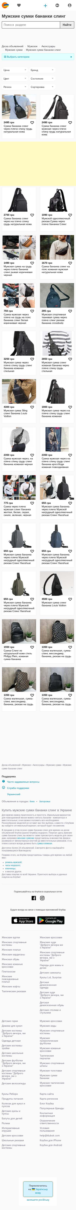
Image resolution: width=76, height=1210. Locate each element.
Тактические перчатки (47, 1057)
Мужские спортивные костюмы (52, 1032)
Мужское (32, 46)
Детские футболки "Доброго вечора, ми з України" (14, 1063)
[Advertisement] (38, 36)
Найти (67, 24)
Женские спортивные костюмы (14, 943)
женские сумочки (25, 838)
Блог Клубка (47, 1103)
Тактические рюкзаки (14, 991)
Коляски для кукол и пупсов (13, 1105)
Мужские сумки (13, 49)
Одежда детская (11, 1040)
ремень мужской (13, 862)
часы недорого (12, 865)
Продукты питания (12, 1098)
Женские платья (11, 949)
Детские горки (10, 1021)
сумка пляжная (44, 843)
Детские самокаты (50, 972)
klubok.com (5, 5)
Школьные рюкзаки (13, 1140)
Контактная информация (47, 1114)
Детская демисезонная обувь (52, 1004)
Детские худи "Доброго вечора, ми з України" (52, 995)
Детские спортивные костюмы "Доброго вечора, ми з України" (13, 1074)
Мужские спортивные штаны (52, 1064)
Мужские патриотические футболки (49, 1041)
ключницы (10, 868)
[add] (45, 5)
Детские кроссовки (12, 1135)
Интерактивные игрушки (11, 1129)
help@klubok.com (50, 1135)
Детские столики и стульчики (50, 1011)
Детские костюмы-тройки (12, 1047)
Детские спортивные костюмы (13, 1146)
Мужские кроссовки (51, 1021)
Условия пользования (47, 1129)
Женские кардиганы (13, 954)
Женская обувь (10, 959)
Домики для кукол (12, 1025)
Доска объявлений (12, 46)
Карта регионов (49, 1098)
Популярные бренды (52, 1108)
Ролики (6, 1123)
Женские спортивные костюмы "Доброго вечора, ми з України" (52, 956)
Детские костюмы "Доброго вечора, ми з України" (14, 1033)
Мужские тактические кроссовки (52, 1084)
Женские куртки (11, 937)
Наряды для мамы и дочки (51, 966)
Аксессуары (48, 46)
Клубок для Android (51, 1145)
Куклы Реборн (10, 1093)
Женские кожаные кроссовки (12, 965)
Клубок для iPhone (50, 1140)
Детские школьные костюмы (12, 1054)
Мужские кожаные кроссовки (50, 1049)
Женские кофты (11, 986)
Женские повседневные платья (10, 979)
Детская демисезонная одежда (48, 985)
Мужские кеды (48, 1025)
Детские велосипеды (14, 1083)
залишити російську (38, 1199)
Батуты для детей (12, 1118)
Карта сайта (47, 1093)
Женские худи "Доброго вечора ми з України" (51, 945)
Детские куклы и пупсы (11, 1112)
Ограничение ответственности (49, 1122)
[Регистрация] (70, 5)
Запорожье (44, 801)
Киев (32, 801)
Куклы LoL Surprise (51, 977)
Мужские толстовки (51, 1070)
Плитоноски (8, 971)
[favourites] (19, 5)
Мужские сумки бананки (48, 1076)
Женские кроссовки (51, 937)
